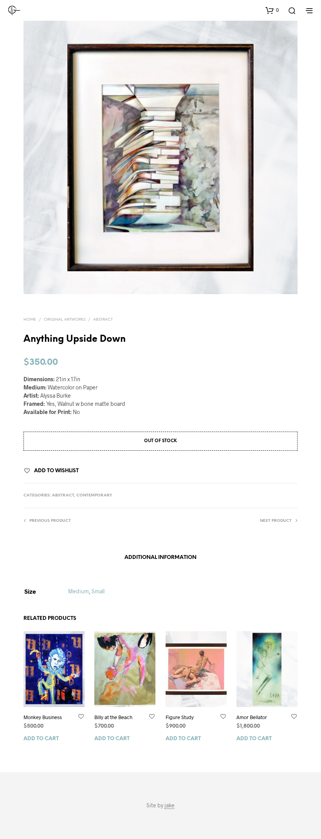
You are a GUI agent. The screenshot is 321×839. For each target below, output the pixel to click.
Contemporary (94, 495)
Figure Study (180, 717)
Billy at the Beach (113, 717)
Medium (78, 591)
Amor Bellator (251, 717)
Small (98, 591)
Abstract (103, 320)
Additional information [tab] (160, 557)
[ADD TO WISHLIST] (81, 717)
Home (29, 320)
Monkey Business (42, 717)
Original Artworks (64, 320)
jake (169, 805)
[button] (272, 10)
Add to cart (41, 738)
